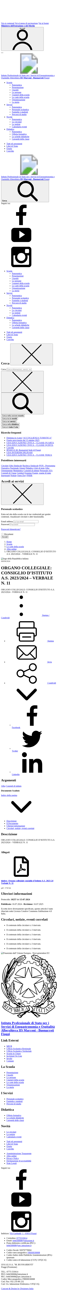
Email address (7, 521)
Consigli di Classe (8, 473)
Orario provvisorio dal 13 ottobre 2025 (22, 440)
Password (5, 524)
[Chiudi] (31, 354)
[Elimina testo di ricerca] (22, 382)
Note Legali (11, 1163)
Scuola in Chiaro (13, 1053)
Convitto (10, 151)
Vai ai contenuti (7, 23)
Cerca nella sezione (13, 416)
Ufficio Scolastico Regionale (18, 1048)
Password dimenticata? (11, 529)
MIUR (9, 1046)
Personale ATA (46, 470)
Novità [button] (9, 117)
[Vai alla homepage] (29, 73)
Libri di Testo (12, 146)
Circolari (4, 466)
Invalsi (9, 1058)
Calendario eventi (19, 127)
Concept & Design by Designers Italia (17, 1288)
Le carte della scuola (20, 97)
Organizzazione (18, 100)
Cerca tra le (9, 419)
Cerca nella (10, 424)
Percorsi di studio (19, 114)
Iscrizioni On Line (14, 1056)
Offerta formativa (19, 134)
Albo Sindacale (15, 466)
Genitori (20, 473)
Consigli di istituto (31, 470)
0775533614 (21, 1238)
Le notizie (16, 124)
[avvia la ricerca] (22, 403)
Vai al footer (43, 23)
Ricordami (8, 534)
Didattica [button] (10, 129)
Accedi (5, 537)
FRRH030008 (34, 1252)
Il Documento (12, 823)
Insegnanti (5, 475)
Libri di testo (39, 468)
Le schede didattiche (20, 136)
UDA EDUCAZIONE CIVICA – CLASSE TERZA (29, 455)
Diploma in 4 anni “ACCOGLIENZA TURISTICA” (29, 438)
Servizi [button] (9, 104)
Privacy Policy (12, 1158)
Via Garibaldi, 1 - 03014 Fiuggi (23, 1233)
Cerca (3, 369)
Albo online (11, 1156)
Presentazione (18, 87)
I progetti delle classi (20, 139)
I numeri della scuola (21, 95)
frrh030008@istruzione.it (23, 1240)
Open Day (21, 475)
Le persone (16, 92)
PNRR (29, 475)
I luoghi (15, 90)
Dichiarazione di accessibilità (18, 1161)
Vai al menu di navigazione (26, 23)
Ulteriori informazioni (15, 826)
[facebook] (21, 224)
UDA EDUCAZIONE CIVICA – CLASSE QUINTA (29, 445)
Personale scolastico (20, 109)
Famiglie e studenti (20, 112)
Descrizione (11, 821)
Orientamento (7, 470)
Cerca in (10, 427)
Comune (10, 1061)
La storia (15, 102)
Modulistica (18, 470)
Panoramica (17, 85)
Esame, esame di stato (41, 473)
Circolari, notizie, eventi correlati (20, 828)
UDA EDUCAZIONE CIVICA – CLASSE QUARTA (30, 443)
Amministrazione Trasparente (18, 1153)
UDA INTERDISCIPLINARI (19, 452)
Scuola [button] (9, 82)
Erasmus (28, 473)
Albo (47, 468)
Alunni (22, 468)
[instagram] (21, 266)
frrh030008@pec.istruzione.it (18, 1245)
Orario (9, 148)
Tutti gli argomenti (14, 144)
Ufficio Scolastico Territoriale (19, 1051)
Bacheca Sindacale (31, 466)
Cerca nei (9, 421)
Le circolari (17, 122)
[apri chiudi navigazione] (2, 52)
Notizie (13, 475)
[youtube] (21, 245)
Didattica (29, 468)
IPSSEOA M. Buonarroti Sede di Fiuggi (23, 450)
